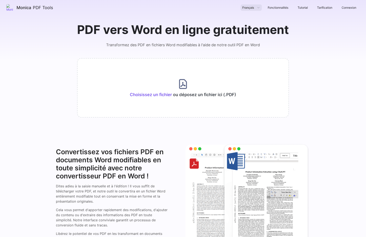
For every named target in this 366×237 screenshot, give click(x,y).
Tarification (324, 7)
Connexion (349, 7)
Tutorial (303, 7)
